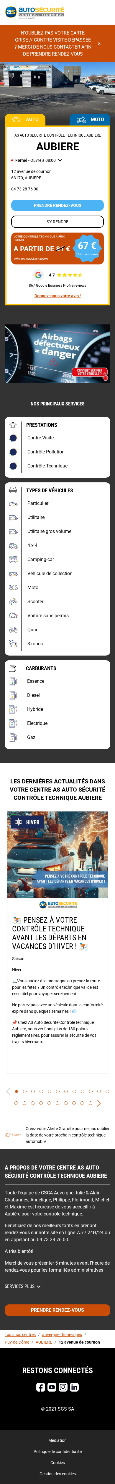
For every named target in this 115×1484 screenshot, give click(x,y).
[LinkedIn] (74, 1387)
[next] (99, 1103)
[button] (36, 160)
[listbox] (57, 943)
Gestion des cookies (58, 1473)
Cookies (57, 1462)
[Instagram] (63, 1387)
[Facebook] (40, 1387)
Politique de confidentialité (58, 1451)
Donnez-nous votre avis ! (57, 295)
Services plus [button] (19, 1286)
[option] (57, 943)
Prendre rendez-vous (57, 205)
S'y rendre (57, 221)
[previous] (8, 1091)
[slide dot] (16, 1091)
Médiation (57, 1440)
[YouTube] (51, 1387)
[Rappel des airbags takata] (57, 353)
